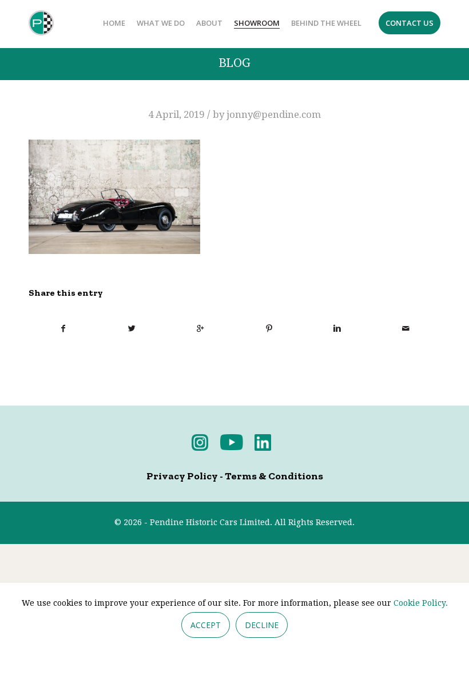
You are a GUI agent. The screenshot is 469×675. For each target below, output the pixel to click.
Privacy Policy (182, 476)
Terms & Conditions (274, 476)
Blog (234, 63)
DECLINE (262, 625)
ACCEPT (205, 625)
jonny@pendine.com (273, 114)
